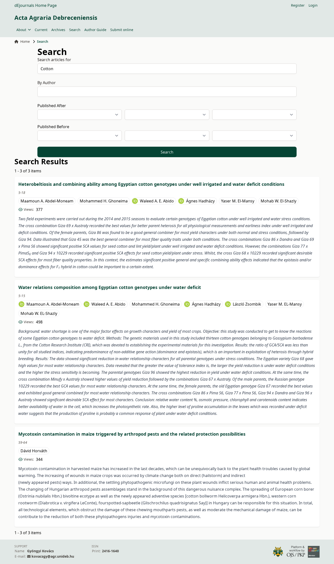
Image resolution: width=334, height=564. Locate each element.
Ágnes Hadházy (200, 201)
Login (313, 5)
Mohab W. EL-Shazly (39, 313)
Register (298, 5)
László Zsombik (247, 304)
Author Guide (95, 29)
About (21, 29)
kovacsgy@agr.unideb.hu (53, 556)
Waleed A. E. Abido (157, 201)
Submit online (121, 29)
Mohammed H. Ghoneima (104, 201)
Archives (58, 29)
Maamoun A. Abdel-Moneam (47, 201)
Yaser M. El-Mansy (237, 201)
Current (41, 29)
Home (25, 41)
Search (74, 29)
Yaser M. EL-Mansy (284, 304)
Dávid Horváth (34, 450)
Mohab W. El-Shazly (278, 201)
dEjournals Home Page (35, 5)
